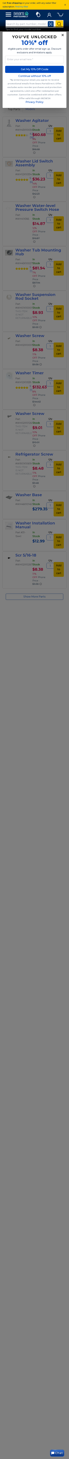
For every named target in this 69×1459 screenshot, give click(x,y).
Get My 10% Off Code (34, 69)
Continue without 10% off (34, 76)
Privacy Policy (34, 102)
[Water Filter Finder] (38, 13)
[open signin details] (49, 14)
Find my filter (21, 6)
